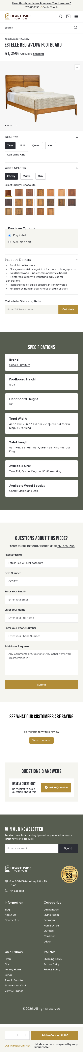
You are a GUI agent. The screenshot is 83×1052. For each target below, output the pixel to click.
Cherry (11, 176)
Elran (8, 959)
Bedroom (49, 920)
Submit (41, 684)
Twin (10, 145)
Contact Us (12, 920)
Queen (36, 145)
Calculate (68, 309)
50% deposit (22, 242)
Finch (8, 964)
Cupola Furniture (19, 365)
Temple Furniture (15, 980)
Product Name (13, 555)
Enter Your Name (15, 609)
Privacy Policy (52, 969)
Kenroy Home (13, 969)
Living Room (51, 915)
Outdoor (49, 931)
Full (22, 145)
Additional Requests (17, 646)
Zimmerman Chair (16, 985)
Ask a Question (58, 787)
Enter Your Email (15, 591)
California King (16, 154)
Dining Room (51, 909)
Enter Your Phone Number (20, 628)
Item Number (13, 573)
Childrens (49, 936)
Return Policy (52, 964)
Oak (40, 176)
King (50, 145)
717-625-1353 (32, 7)
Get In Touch (50, 7)
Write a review (41, 740)
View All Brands (14, 991)
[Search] (76, 27)
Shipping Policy (53, 959)
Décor (47, 941)
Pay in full (20, 235)
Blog (7, 909)
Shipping (38, 53)
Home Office (51, 925)
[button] (76, 16)
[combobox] (41, 27)
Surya (8, 975)
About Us (10, 915)
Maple (26, 176)
